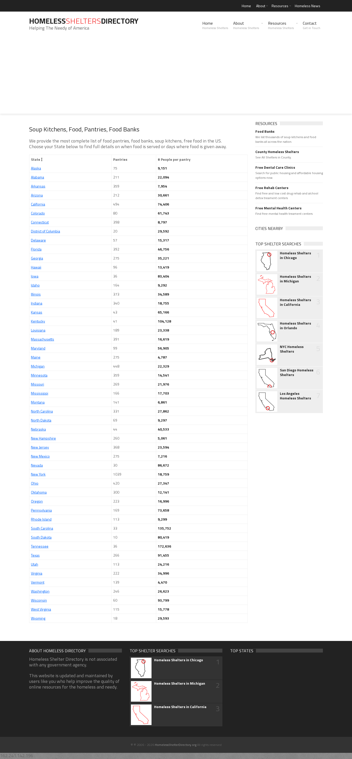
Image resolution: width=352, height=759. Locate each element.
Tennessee (39, 546)
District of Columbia (45, 231)
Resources (280, 5)
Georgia (37, 258)
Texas (35, 555)
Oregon (37, 501)
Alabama (37, 177)
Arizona (37, 195)
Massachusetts (42, 339)
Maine (35, 357)
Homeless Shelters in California (295, 302)
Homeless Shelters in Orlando (295, 325)
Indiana (36, 303)
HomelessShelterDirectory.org (175, 744)
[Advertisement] (176, 78)
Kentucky (38, 321)
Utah (34, 564)
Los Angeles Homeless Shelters (295, 395)
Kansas (36, 312)
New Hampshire (43, 438)
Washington (40, 591)
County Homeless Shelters (277, 151)
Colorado (38, 213)
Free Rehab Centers (271, 187)
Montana (38, 402)
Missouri (37, 384)
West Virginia (41, 609)
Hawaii (36, 267)
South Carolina (42, 528)
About (260, 5)
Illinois (36, 294)
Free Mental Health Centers (278, 208)
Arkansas (38, 186)
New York (38, 474)
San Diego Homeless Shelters (296, 372)
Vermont (37, 582)
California (38, 204)
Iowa (34, 276)
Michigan (38, 366)
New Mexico (40, 456)
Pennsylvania (41, 510)
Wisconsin (39, 600)
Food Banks (264, 131)
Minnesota (39, 375)
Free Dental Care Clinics (275, 167)
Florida (36, 249)
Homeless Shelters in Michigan (295, 278)
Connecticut (40, 222)
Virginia (36, 573)
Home (246, 5)
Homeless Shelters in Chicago (295, 255)
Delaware (38, 240)
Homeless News (307, 5)
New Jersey (40, 447)
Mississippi (39, 393)
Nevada (37, 465)
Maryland (38, 348)
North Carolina (42, 411)
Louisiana (38, 330)
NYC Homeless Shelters (292, 349)
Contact (311, 25)
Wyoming (38, 618)
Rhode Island (41, 519)
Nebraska (38, 429)
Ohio (34, 483)
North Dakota (41, 420)
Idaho (35, 285)
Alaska (36, 168)
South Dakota (41, 537)
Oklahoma (39, 492)
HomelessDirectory (83, 21)
